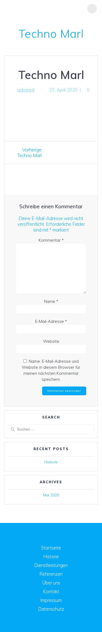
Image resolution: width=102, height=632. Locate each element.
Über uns (51, 583)
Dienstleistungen (51, 565)
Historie (51, 462)
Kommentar (51, 240)
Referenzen (51, 574)
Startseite (51, 548)
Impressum (51, 600)
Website (51, 341)
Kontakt (51, 591)
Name (51, 301)
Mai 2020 (51, 495)
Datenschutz (51, 609)
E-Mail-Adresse (51, 321)
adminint (26, 90)
